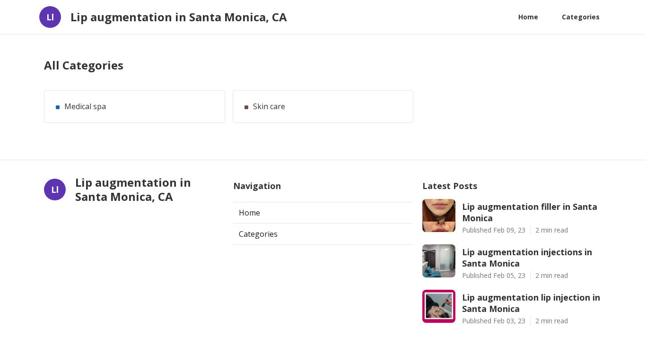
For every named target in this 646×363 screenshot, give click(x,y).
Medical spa (85, 106)
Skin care (269, 106)
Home (528, 16)
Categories (581, 16)
